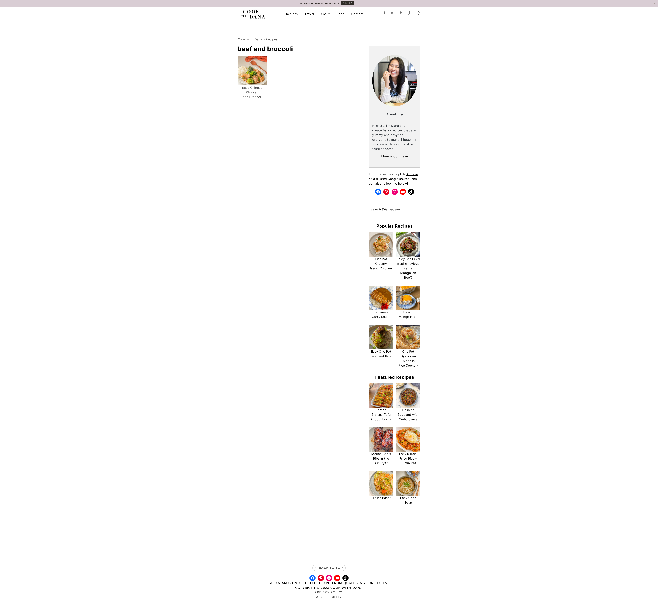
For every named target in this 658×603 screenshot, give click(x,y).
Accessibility (329, 597)
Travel (309, 14)
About (325, 14)
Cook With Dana (250, 39)
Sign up (347, 3)
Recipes (292, 14)
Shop (340, 14)
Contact (357, 14)
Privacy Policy (329, 592)
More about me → (394, 156)
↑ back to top (329, 567)
